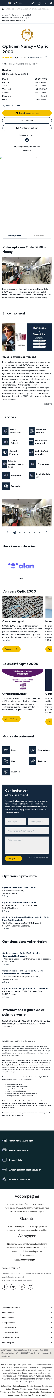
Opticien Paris (6, 1386)
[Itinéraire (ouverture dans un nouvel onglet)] (24, 156)
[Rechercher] (3, 8)
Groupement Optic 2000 (39, 1350)
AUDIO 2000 (6, 1350)
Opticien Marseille (12, 1389)
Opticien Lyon (47, 1386)
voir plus (6, 640)
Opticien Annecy (14, 1395)
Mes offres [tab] (39, 235)
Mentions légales (7, 1353)
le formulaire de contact (15, 1277)
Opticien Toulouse (19, 1386)
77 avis (23, 57)
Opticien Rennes (22, 1392)
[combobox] (27, 9)
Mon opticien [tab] (14, 235)
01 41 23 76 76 (20, 1274)
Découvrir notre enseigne (25, 1260)
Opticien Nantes (26, 1389)
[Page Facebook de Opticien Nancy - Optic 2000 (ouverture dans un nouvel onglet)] (27, 140)
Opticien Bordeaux (34, 1386)
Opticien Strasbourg (40, 1389)
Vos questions (8, 1323)
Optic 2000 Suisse (20, 1350)
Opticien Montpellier (7, 1392)
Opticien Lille (34, 1392)
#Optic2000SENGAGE (24, 1353)
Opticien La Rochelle (39, 1395)
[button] (7, 532)
